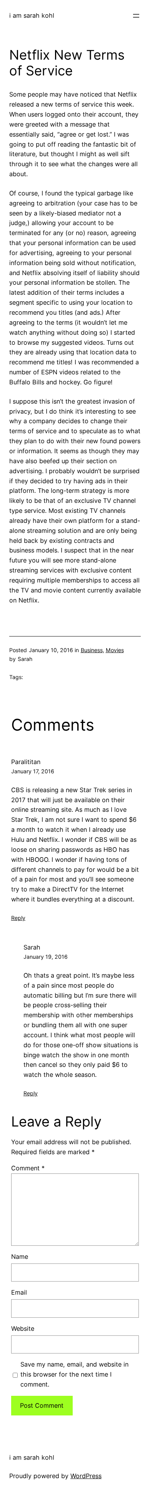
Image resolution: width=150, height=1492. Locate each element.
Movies (115, 650)
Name (19, 1256)
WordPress (86, 1476)
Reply (18, 918)
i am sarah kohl (31, 15)
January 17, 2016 (32, 771)
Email (19, 1292)
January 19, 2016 (45, 956)
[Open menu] (136, 15)
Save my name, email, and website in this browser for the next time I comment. (74, 1374)
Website (22, 1328)
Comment (28, 1168)
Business (92, 650)
